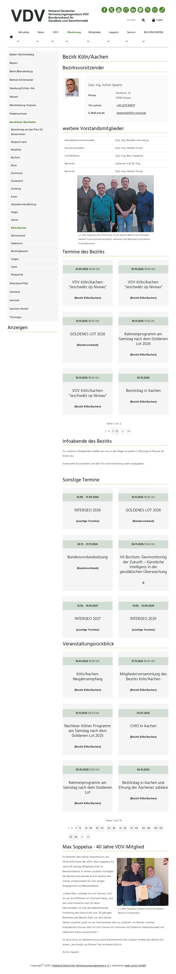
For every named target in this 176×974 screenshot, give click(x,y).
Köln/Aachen (18, 228)
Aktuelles (23, 32)
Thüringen (16, 317)
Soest (14, 267)
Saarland (15, 292)
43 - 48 (146, 828)
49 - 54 (158, 828)
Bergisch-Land (19, 142)
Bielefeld (16, 150)
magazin (114, 32)
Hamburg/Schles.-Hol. (22, 88)
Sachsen (14, 300)
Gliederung (74, 32)
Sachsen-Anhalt (19, 309)
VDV (55, 32)
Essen (14, 197)
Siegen (15, 259)
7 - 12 (115, 431)
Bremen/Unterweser (21, 80)
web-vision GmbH (135, 965)
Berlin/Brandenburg (21, 71)
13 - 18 (88, 828)
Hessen (14, 97)
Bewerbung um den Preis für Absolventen (27, 132)
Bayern (14, 63)
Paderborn (17, 243)
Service (131, 32)
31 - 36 (122, 828)
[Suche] (143, 20)
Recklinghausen (19, 251)
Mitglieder (95, 32)
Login (159, 20)
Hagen (14, 212)
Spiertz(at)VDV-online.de (131, 113)
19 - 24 (99, 828)
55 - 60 (73, 837)
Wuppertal (17, 275)
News (41, 32)
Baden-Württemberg (22, 54)
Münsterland (18, 236)
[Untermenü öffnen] (18, 41)
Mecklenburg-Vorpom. (23, 105)
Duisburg (16, 189)
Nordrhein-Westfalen (23, 122)
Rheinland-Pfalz (19, 283)
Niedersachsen (18, 114)
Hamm (14, 220)
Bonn (14, 166)
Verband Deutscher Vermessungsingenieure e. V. (81, 965)
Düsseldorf (17, 181)
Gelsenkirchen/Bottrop (23, 204)
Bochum (15, 158)
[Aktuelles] (11, 36)
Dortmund (16, 173)
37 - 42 (134, 828)
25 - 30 (111, 828)
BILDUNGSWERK (153, 32)
